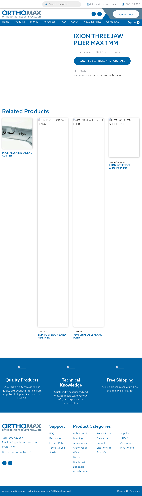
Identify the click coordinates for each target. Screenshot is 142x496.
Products (19, 21)
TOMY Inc (42, 331)
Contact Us (112, 21)
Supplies (125, 433)
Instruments (95, 75)
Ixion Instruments (113, 75)
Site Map (54, 452)
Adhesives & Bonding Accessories (80, 438)
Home (5, 21)
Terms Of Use (57, 447)
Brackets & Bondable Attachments (80, 466)
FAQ (63, 21)
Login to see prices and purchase (102, 60)
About (74, 21)
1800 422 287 (15, 437)
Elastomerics (104, 447)
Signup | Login (126, 14)
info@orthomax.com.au (23, 442)
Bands (76, 457)
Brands (34, 21)
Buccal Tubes (104, 433)
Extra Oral (102, 452)
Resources (49, 21)
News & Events (92, 21)
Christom (135, 490)
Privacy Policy (57, 443)
